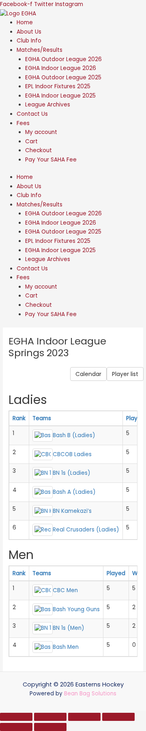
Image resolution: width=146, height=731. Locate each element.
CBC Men (65, 590)
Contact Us (32, 114)
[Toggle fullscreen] (50, 717)
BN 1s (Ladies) (71, 473)
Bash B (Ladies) (74, 435)
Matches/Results (39, 50)
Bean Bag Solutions (90, 693)
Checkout (38, 150)
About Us (29, 32)
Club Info (29, 41)
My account (41, 132)
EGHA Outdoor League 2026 (63, 59)
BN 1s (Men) (68, 628)
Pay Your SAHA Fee (51, 160)
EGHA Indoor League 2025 (60, 96)
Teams (41, 418)
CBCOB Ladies (72, 454)
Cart (31, 141)
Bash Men (66, 646)
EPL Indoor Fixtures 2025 (57, 86)
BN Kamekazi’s (72, 510)
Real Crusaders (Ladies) (86, 529)
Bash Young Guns (76, 609)
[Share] (84, 717)
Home (25, 22)
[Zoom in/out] (16, 717)
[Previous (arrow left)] (16, 727)
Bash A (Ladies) (74, 492)
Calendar (88, 374)
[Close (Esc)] (118, 717)
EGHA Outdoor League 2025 (63, 77)
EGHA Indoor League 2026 (60, 68)
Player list (125, 374)
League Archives (47, 104)
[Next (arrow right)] (50, 727)
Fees (23, 123)
